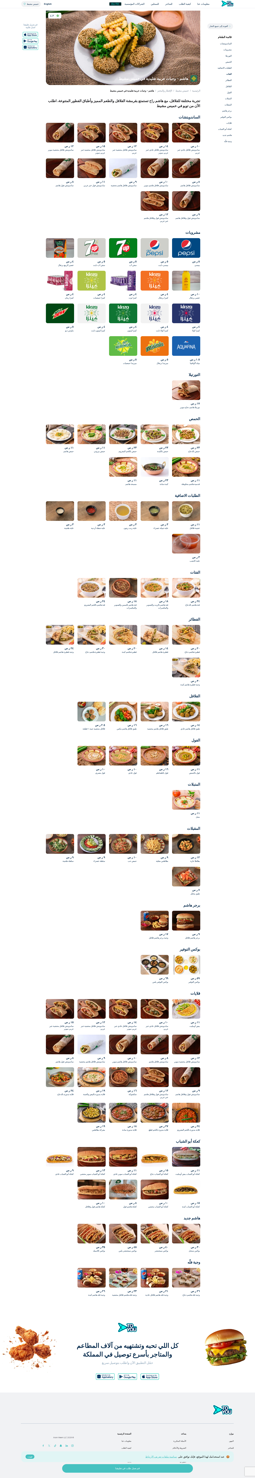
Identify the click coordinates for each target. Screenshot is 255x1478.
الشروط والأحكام (179, 1448)
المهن (231, 1441)
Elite (115, 4)
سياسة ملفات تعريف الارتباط (161, 1456)
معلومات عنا (126, 1441)
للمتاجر (231, 1448)
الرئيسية (196, 90)
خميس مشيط (182, 90)
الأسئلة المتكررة (179, 1441)
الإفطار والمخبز (164, 90)
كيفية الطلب (126, 1448)
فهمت (29, 1457)
